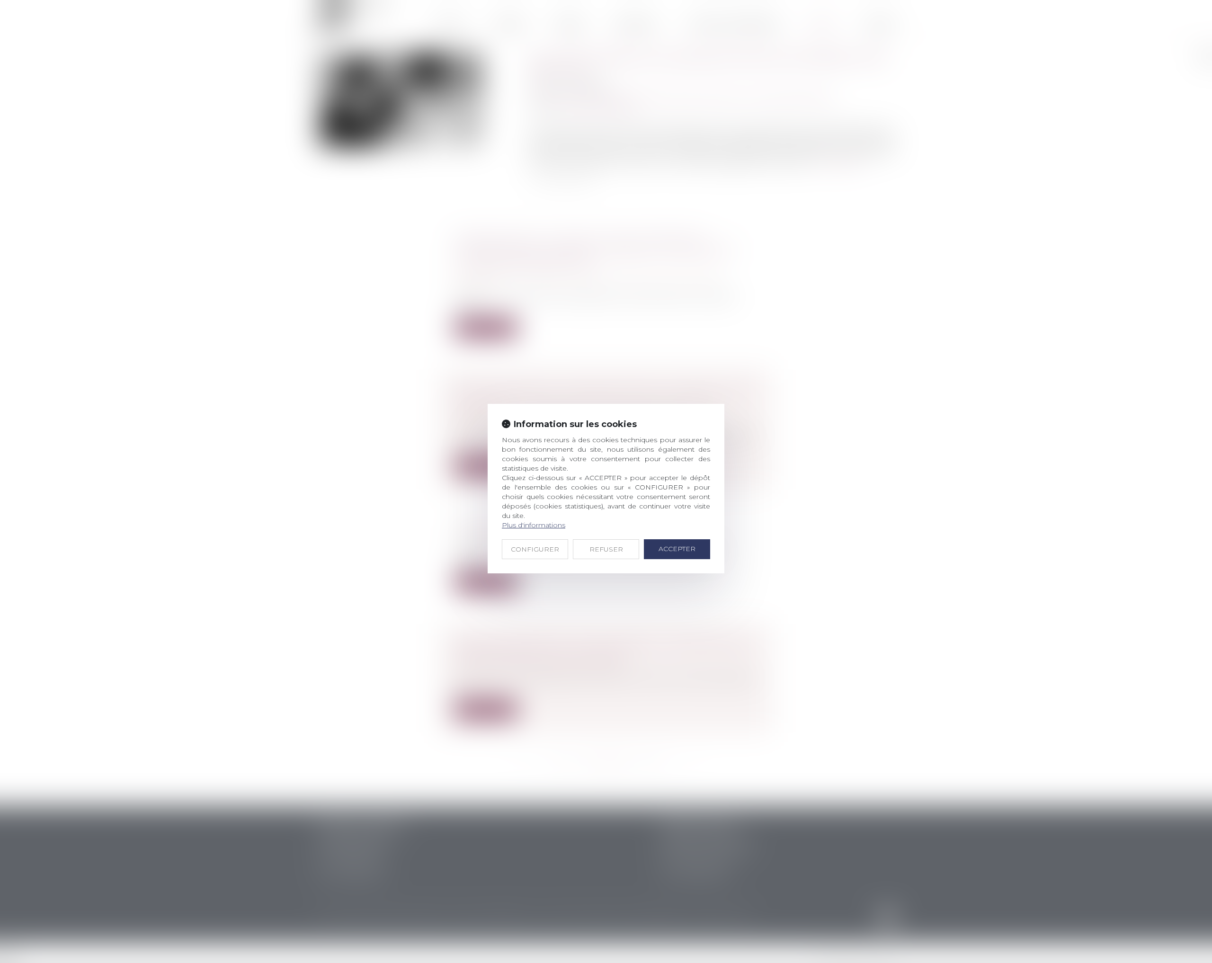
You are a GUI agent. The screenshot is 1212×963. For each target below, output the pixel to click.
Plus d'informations (533, 525)
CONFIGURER (535, 549)
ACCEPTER (677, 548)
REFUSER (606, 549)
